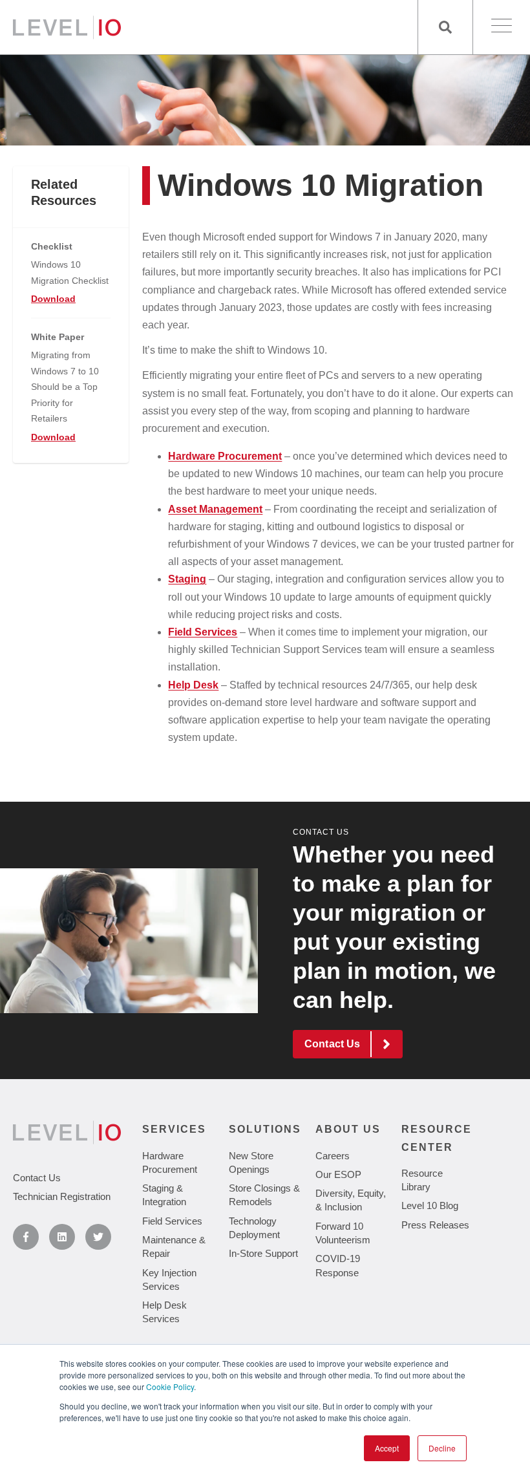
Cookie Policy (170, 1386)
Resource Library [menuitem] (422, 1180)
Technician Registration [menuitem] (62, 1196)
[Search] (445, 27)
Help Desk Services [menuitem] (164, 1312)
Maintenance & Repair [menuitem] (174, 1246)
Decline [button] (442, 1447)
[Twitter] (98, 1237)
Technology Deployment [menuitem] (254, 1228)
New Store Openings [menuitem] (251, 1162)
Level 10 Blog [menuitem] (429, 1205)
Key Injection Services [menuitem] (169, 1279)
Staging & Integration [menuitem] (164, 1195)
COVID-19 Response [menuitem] (337, 1265)
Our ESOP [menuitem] (338, 1174)
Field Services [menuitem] (172, 1221)
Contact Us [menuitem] (37, 1177)
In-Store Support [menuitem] (263, 1253)
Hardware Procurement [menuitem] (169, 1162)
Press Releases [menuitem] (435, 1224)
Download (53, 299)
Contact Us (321, 832)
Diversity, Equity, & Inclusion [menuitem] (350, 1200)
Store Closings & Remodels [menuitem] (264, 1195)
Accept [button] (387, 1447)
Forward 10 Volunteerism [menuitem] (342, 1233)
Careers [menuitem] (332, 1155)
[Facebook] (26, 1237)
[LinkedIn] (62, 1237)
